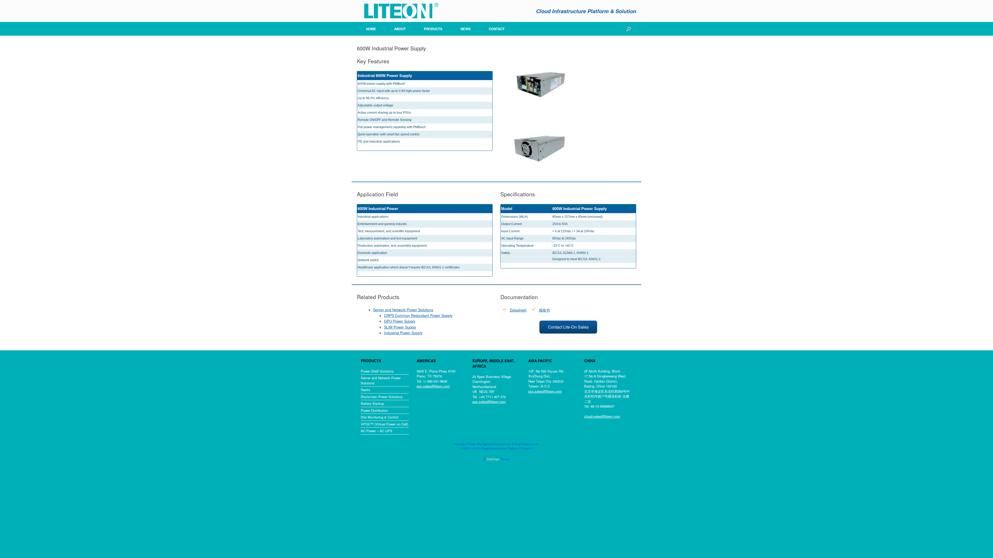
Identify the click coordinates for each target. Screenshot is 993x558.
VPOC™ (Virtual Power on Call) (384, 424)
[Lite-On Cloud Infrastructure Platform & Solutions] (398, 11)
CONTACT (497, 28)
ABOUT (400, 28)
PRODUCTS (433, 28)
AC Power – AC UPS (376, 430)
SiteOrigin (493, 459)
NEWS (466, 28)
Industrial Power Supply (403, 332)
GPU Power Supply (399, 321)
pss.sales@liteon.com (433, 386)
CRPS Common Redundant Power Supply (418, 315)
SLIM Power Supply (400, 327)
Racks (365, 389)
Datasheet (518, 310)
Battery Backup (372, 403)
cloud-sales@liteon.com (602, 416)
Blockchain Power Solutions (382, 396)
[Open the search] (628, 29)
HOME (371, 28)
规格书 (544, 310)
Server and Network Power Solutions (403, 309)
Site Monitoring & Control (379, 417)
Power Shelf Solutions (377, 371)
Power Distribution (374, 410)
